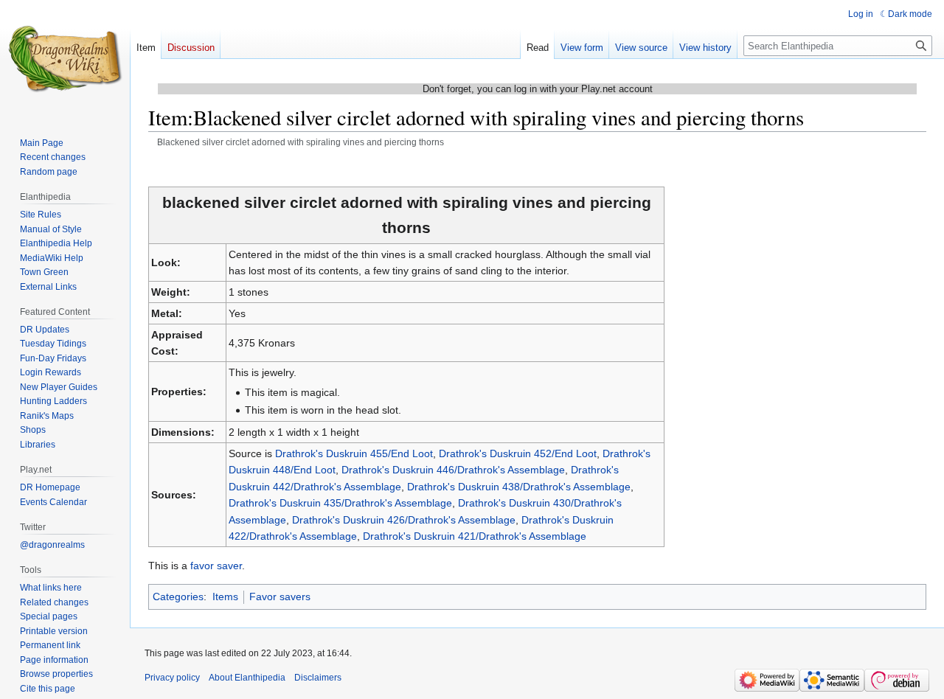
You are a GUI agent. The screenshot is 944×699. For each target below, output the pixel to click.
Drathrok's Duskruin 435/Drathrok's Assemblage (340, 503)
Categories (178, 596)
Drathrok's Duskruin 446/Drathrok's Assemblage (453, 470)
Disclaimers (317, 677)
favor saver (216, 565)
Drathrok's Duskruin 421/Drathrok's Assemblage (474, 536)
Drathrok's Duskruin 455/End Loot (354, 453)
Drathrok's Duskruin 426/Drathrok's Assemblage (404, 520)
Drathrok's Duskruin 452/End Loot (518, 453)
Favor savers (279, 596)
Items (225, 596)
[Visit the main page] (65, 59)
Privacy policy (172, 677)
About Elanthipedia (247, 677)
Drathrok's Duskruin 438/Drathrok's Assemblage (519, 487)
